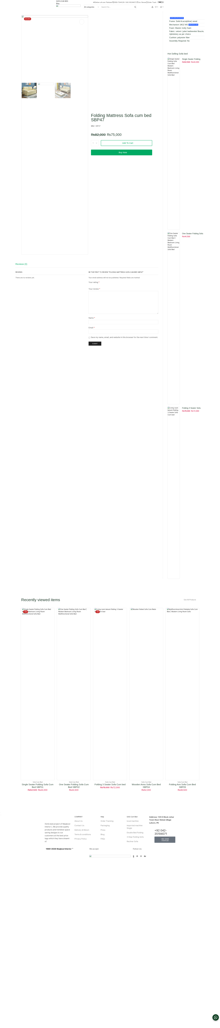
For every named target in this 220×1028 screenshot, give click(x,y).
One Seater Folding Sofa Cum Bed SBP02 (192, 233)
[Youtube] (145, 856)
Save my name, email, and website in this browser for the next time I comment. (124, 337)
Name (92, 318)
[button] (191, 600)
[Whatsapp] (141, 856)
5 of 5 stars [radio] (113, 285)
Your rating (94, 282)
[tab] (23, 265)
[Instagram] (161, 2)
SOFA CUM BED (62, 1)
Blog (57, 3)
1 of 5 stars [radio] (89, 285)
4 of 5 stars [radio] (105, 285)
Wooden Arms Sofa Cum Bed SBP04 (146, 785)
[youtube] (160, 2)
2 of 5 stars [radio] (93, 285)
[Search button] (135, 7)
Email (92, 328)
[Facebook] (158, 2)
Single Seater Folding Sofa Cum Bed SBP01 (191, 59)
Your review (94, 289)
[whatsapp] (163, 2)
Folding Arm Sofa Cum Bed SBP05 (182, 785)
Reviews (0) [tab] (21, 264)
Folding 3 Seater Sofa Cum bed (191, 408)
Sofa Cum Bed (38, 782)
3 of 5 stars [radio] (98, 285)
